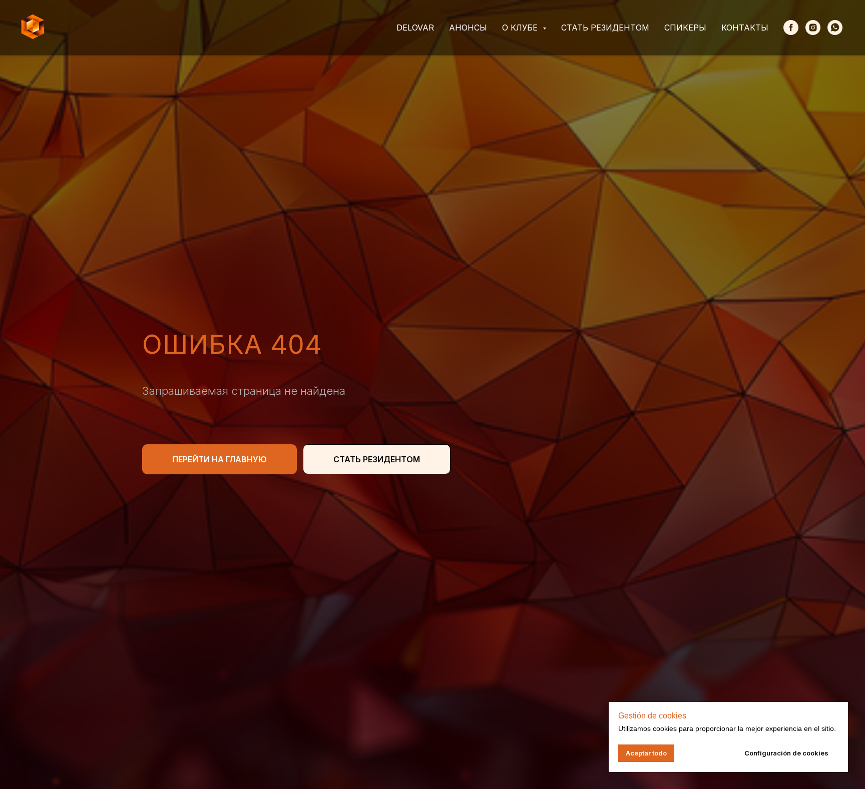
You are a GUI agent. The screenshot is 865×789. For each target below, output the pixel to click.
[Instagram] (812, 27)
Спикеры (685, 28)
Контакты (744, 28)
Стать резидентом (605, 28)
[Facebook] (790, 27)
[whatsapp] (834, 27)
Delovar (415, 28)
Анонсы (468, 28)
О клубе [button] (521, 28)
